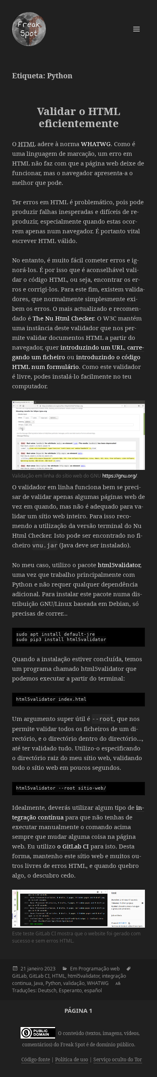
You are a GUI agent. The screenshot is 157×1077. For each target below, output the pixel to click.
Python (53, 983)
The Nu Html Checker (63, 318)
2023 (50, 968)
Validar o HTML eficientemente (78, 117)
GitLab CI (39, 975)
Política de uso (71, 1059)
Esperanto (70, 990)
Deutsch (47, 990)
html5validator (119, 565)
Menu (136, 29)
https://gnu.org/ (119, 475)
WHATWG (96, 144)
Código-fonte (35, 1059)
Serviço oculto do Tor (117, 1059)
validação (74, 983)
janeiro (35, 968)
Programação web (99, 968)
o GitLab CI (73, 846)
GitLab (19, 975)
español (93, 990)
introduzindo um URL (92, 347)
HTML (58, 975)
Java (38, 983)
